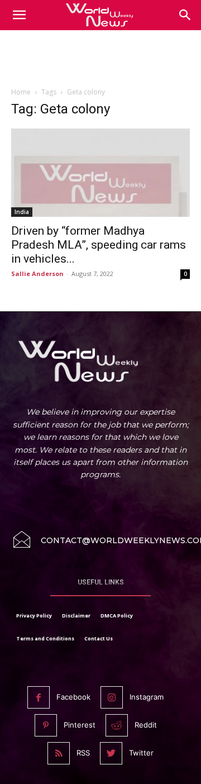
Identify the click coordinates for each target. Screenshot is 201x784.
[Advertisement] (100, 61)
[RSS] (58, 753)
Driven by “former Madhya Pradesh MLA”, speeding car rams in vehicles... (98, 244)
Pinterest (79, 724)
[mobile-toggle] (19, 15)
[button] (185, 15)
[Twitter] (111, 753)
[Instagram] (111, 697)
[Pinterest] (46, 725)
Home (21, 92)
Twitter (141, 752)
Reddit (146, 724)
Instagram (147, 696)
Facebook (73, 696)
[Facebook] (38, 697)
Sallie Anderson (37, 273)
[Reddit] (117, 725)
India (22, 212)
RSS (83, 752)
